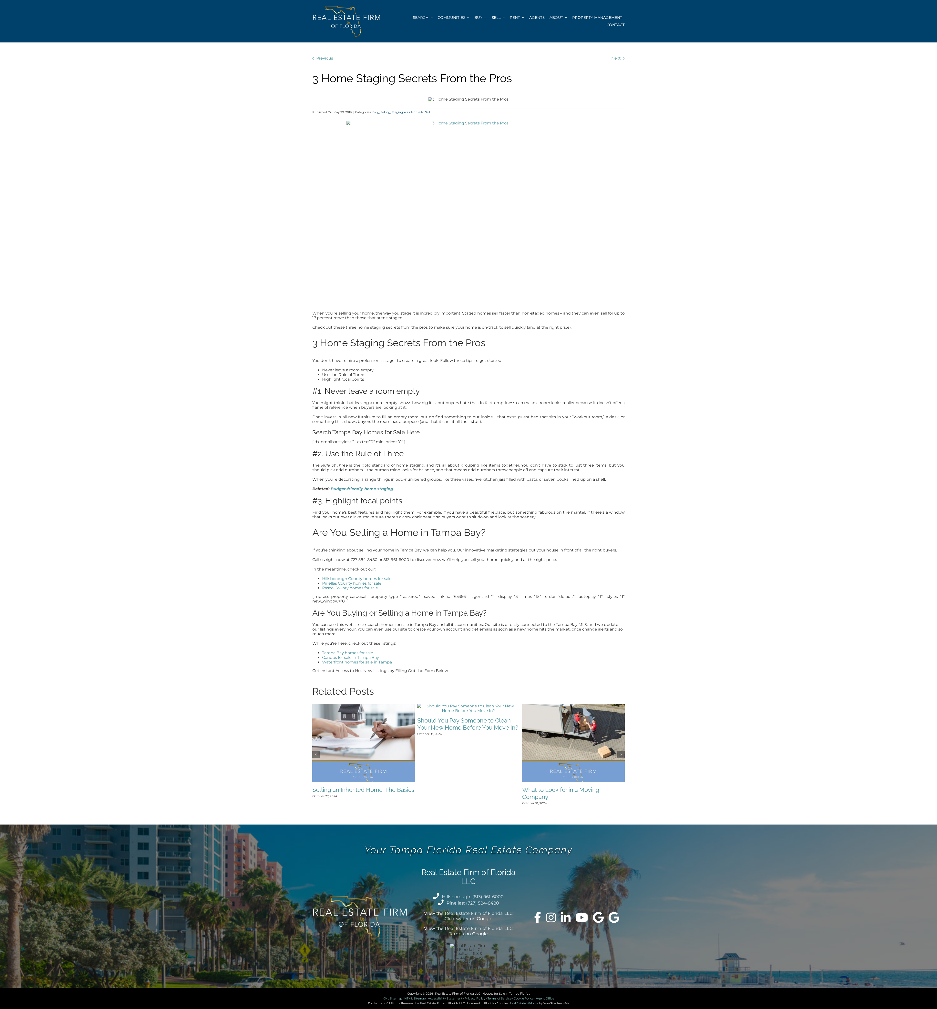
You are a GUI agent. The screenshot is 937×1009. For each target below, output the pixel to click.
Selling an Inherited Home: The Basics (363, 789)
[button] (316, 754)
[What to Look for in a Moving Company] (573, 706)
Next (616, 58)
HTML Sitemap (415, 998)
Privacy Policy (475, 998)
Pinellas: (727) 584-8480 (473, 903)
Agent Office (545, 998)
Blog (375, 112)
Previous (324, 58)
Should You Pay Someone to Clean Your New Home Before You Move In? (467, 724)
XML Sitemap (392, 998)
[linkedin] (565, 917)
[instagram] (551, 917)
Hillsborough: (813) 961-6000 (473, 896)
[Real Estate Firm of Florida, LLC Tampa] (614, 917)
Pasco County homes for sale (350, 588)
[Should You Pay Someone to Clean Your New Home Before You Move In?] (468, 706)
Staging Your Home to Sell (411, 112)
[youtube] (581, 917)
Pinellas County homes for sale (351, 583)
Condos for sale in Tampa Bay (350, 657)
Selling (385, 112)
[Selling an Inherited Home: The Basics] (363, 706)
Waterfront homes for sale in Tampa (357, 662)
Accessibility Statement (445, 998)
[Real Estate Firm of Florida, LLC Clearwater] (598, 917)
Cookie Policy (524, 998)
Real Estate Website (523, 1003)
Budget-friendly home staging (362, 489)
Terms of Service (499, 998)
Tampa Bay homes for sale (347, 653)
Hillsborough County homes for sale (357, 578)
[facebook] (537, 917)
